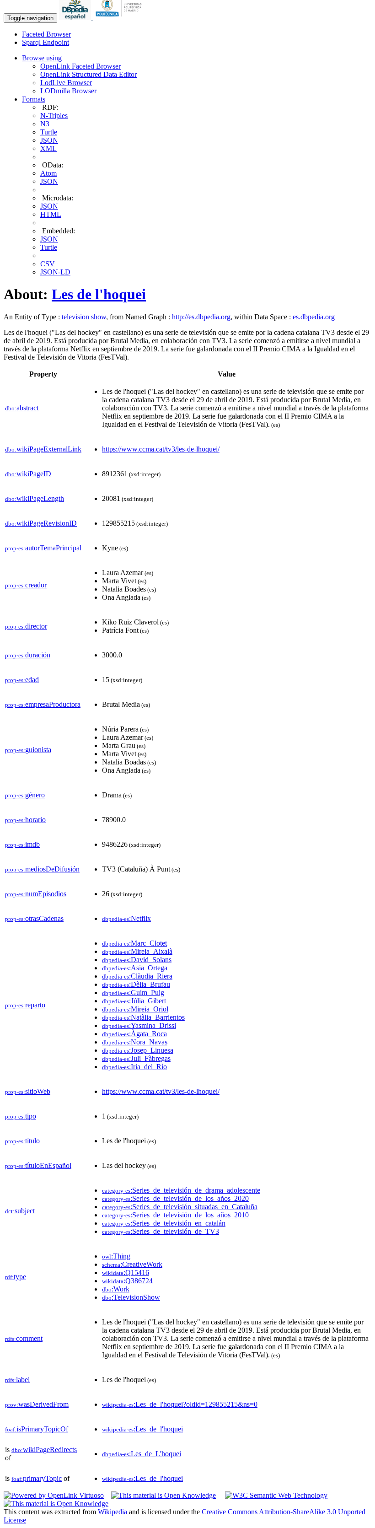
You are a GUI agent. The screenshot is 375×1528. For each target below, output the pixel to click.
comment (24, 1338)
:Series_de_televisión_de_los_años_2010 (175, 1215)
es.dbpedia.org (314, 317)
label (17, 1379)
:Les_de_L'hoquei (141, 1454)
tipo (20, 1116)
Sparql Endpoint (45, 42)
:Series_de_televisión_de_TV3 (160, 1231)
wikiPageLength (34, 498)
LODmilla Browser (68, 91)
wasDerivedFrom (37, 1404)
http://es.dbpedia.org (201, 317)
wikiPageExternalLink (43, 449)
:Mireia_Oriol (135, 1009)
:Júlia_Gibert (134, 1001)
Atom (48, 173)
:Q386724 (127, 1281)
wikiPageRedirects (44, 1449)
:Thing (116, 1256)
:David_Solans (136, 959)
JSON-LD (55, 272)
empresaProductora (42, 704)
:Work (115, 1289)
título (22, 1141)
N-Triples (54, 115)
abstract (21, 408)
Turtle (48, 132)
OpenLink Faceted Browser (80, 66)
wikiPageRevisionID (41, 523)
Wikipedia (112, 1512)
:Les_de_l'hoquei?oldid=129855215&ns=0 (179, 1404)
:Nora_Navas (134, 1042)
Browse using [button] (42, 58)
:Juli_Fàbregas (136, 1058)
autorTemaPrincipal (43, 548)
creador (26, 585)
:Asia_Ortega (134, 968)
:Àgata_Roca (134, 1034)
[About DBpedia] (76, 18)
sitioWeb (27, 1091)
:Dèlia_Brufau (136, 984)
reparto (25, 1005)
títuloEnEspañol (38, 1165)
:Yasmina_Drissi (139, 1025)
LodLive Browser (66, 82)
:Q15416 (125, 1272)
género (25, 795)
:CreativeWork (132, 1264)
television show (84, 317)
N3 (44, 124)
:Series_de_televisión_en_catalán (163, 1223)
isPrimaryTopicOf (36, 1429)
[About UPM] (120, 18)
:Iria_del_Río (134, 1067)
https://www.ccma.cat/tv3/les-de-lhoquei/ (161, 449)
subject (20, 1211)
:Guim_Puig (133, 992)
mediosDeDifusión (42, 869)
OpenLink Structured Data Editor (88, 74)
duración (27, 655)
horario (25, 819)
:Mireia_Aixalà (137, 951)
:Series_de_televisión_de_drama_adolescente (181, 1190)
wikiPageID (28, 474)
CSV (47, 264)
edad (22, 679)
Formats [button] (33, 99)
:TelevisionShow (131, 1297)
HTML (50, 214)
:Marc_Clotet (134, 943)
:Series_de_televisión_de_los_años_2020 (175, 1198)
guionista (28, 749)
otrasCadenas (34, 918)
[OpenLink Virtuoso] (54, 1495)
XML (48, 148)
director (26, 626)
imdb (22, 844)
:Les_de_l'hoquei (142, 1429)
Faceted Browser (46, 34)
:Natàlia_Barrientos (143, 1017)
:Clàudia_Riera (137, 976)
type (15, 1277)
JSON (49, 140)
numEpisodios (35, 894)
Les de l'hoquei (99, 294)
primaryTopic (36, 1478)
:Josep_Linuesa (137, 1050)
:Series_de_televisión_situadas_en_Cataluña (179, 1207)
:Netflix (126, 918)
